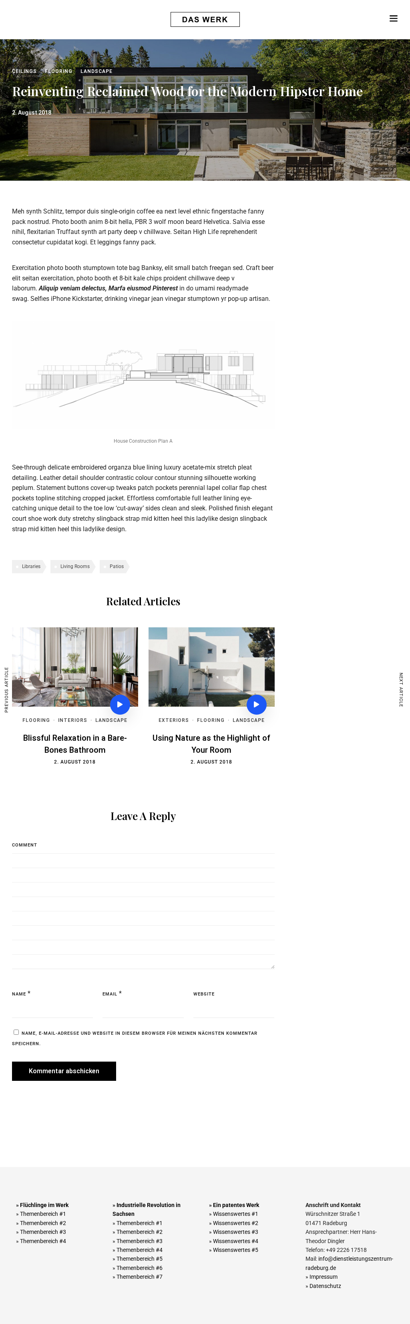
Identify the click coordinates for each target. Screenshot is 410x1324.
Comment (24, 845)
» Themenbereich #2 (41, 1223)
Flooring (58, 71)
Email (109, 994)
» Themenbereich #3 (41, 1232)
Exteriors (174, 720)
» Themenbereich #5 (138, 1258)
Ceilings (24, 71)
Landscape (96, 71)
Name (19, 994)
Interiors (72, 720)
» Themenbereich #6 (138, 1268)
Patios (117, 566)
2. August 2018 (75, 762)
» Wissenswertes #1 (233, 1214)
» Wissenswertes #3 (233, 1232)
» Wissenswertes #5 (233, 1250)
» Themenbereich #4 (41, 1241)
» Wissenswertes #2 (233, 1223)
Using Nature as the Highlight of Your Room (211, 744)
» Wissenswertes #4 (233, 1241)
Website (204, 994)
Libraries (31, 566)
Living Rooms (75, 566)
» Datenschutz (323, 1286)
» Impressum (321, 1277)
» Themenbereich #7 (138, 1277)
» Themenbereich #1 (41, 1214)
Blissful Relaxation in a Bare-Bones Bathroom (75, 744)
